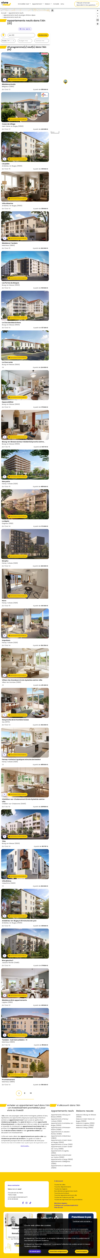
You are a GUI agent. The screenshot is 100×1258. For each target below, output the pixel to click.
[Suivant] (31, 1093)
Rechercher (43, 35)
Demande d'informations (18, 79)
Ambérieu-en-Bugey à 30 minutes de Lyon (19, 921)
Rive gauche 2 (7, 960)
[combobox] (8, 41)
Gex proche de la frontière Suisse (15, 720)
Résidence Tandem (10, 243)
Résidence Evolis (8, 84)
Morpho (5, 561)
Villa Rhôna (6, 881)
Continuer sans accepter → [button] (82, 1221)
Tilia (4, 841)
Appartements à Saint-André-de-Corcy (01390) (62, 1148)
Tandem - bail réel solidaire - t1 (14, 1040)
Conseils (56, 4)
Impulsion (6, 640)
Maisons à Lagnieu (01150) (85, 1123)
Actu (62, 4)
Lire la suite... (25, 1146)
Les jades (5, 164)
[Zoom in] (97, 10)
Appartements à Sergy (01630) (62, 1159)
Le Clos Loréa (7, 362)
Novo (4, 601)
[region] (75, 71)
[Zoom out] (97, 13)
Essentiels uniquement (58, 1251)
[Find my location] (97, 23)
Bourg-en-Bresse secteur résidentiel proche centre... (23, 442)
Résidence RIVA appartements (14, 1000)
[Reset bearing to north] (97, 16)
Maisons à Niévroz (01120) (85, 1125)
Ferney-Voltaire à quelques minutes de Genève (21, 759)
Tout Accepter (81, 1251)
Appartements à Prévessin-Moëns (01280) (61, 1129)
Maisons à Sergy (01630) (84, 1128)
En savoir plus (35, 1251)
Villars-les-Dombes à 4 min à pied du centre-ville (22, 680)
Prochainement (8, 1079)
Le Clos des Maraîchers (11, 322)
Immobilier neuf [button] (23, 4)
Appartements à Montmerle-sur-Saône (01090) (61, 1156)
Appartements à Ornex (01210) (62, 1144)
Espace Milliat (7, 402)
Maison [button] (47, 4)
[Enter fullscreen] (97, 20)
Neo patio (6, 481)
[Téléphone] (5, 79)
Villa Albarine (7, 203)
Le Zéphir (5, 521)
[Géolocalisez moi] (3, 35)
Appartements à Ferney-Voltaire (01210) (60, 1120)
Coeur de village (8, 124)
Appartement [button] (37, 4)
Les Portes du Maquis (10, 283)
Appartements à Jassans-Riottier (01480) (60, 1133)
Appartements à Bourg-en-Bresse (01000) (61, 1116)
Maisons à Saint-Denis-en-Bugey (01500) (85, 1120)
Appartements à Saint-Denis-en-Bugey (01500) (61, 1141)
